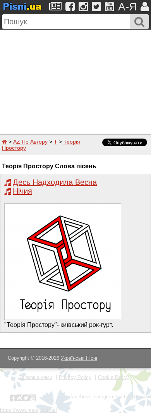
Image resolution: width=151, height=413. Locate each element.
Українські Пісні (79, 358)
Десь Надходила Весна (55, 182)
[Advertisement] (75, 78)
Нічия (22, 191)
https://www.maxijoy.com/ (28, 410)
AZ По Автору (30, 142)
